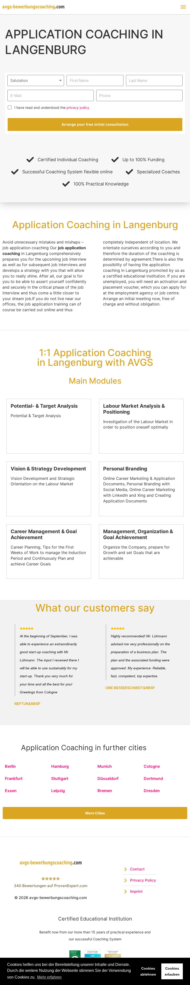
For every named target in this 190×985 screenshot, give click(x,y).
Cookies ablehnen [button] (148, 971)
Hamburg (60, 766)
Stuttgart (59, 778)
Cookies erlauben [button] (172, 971)
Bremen (104, 790)
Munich (104, 766)
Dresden (152, 790)
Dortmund (153, 778)
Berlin (10, 766)
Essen (11, 790)
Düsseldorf (108, 778)
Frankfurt (14, 778)
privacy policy (78, 107)
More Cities (95, 813)
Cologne (152, 766)
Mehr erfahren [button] (49, 977)
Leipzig (58, 790)
